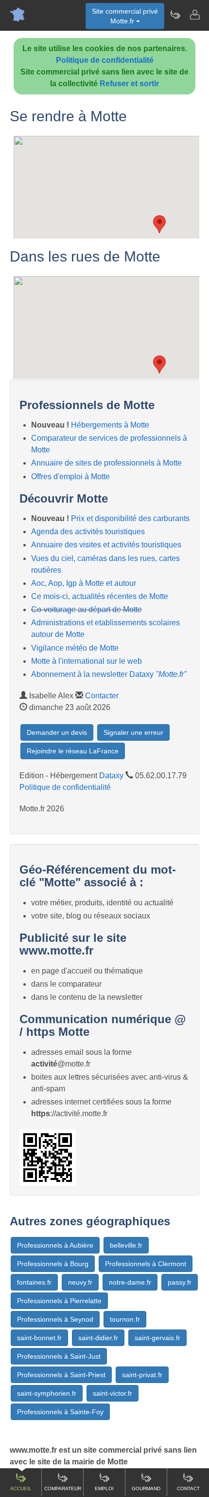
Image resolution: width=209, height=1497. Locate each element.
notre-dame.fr (130, 1282)
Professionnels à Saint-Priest (61, 1375)
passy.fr (180, 1282)
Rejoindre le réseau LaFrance (73, 751)
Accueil (21, 1488)
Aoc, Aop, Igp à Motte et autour (83, 583)
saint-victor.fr (112, 1393)
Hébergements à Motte (110, 425)
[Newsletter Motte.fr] (175, 14)
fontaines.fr (34, 1282)
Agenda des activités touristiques (88, 531)
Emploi (104, 1488)
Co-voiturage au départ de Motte (86, 609)
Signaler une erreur (133, 732)
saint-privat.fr (142, 1375)
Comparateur (62, 1488)
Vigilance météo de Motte (75, 648)
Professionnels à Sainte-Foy (60, 1412)
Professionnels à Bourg (52, 1264)
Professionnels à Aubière (55, 1245)
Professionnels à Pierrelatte (59, 1301)
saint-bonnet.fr (39, 1338)
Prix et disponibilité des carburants (130, 518)
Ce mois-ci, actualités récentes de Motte (99, 596)
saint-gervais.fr (157, 1338)
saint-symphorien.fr (46, 1393)
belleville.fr (126, 1245)
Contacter (102, 696)
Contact (188, 1488)
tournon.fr (125, 1319)
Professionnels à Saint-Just (59, 1356)
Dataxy (111, 775)
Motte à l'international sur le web (86, 661)
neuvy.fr (80, 1282)
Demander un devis (57, 732)
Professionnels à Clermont (145, 1264)
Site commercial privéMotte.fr (125, 16)
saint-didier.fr (98, 1338)
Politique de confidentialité (105, 60)
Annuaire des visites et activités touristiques (106, 545)
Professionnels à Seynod (55, 1319)
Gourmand (146, 1488)
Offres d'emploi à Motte (70, 476)
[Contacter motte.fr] (194, 14)
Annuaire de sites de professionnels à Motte (106, 463)
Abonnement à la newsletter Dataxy (109, 674)
